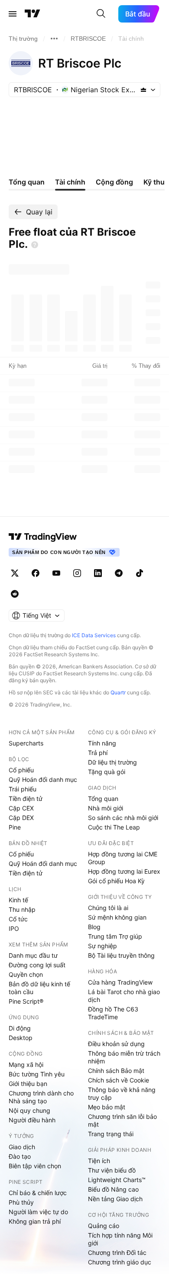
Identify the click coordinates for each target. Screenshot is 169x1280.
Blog (94, 926)
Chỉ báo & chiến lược (38, 1192)
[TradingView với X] (15, 573)
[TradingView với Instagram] (77, 573)
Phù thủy (21, 1202)
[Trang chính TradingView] (32, 14)
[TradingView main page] (43, 537)
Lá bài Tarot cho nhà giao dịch (124, 995)
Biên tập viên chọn (35, 1166)
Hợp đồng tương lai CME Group (122, 857)
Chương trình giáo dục (119, 1262)
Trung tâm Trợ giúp (115, 936)
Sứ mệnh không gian (117, 917)
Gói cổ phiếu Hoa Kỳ (116, 881)
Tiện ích (99, 1160)
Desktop (20, 1037)
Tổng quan (103, 798)
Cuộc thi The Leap (114, 827)
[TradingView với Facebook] (35, 573)
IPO (14, 928)
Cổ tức (18, 919)
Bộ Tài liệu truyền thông (121, 955)
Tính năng (102, 743)
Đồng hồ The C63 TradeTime (113, 1013)
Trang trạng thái (110, 1133)
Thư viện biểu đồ (112, 1170)
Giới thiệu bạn (28, 1083)
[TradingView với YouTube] (56, 573)
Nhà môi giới (105, 808)
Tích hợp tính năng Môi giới (120, 1239)
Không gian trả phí (35, 1221)
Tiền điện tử (25, 798)
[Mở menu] (12, 14)
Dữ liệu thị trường (112, 762)
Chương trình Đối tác (117, 1252)
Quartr (118, 692)
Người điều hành (32, 1120)
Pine (15, 827)
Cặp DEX (21, 817)
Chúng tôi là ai (108, 907)
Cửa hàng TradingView (120, 982)
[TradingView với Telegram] (119, 573)
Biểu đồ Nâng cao (113, 1189)
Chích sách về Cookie (118, 1080)
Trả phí (97, 752)
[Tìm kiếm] (101, 14)
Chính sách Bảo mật (116, 1070)
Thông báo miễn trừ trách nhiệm (124, 1057)
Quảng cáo (103, 1225)
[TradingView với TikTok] (139, 573)
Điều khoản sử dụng (116, 1043)
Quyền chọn (26, 974)
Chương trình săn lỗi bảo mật (122, 1120)
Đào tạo (20, 1156)
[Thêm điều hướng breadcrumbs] (54, 38)
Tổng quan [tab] (27, 182)
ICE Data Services (94, 635)
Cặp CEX (21, 808)
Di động (20, 1028)
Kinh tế (18, 900)
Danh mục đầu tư (33, 955)
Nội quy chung (29, 1110)
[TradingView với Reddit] (15, 594)
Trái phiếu (22, 789)
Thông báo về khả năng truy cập (122, 1093)
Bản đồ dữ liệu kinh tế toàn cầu (39, 987)
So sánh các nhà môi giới (123, 817)
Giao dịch (22, 1146)
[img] (143, 90)
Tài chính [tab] (70, 182)
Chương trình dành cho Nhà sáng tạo (41, 1097)
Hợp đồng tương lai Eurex (124, 871)
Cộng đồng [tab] (114, 182)
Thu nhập (22, 909)
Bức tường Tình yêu (37, 1074)
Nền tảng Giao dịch (115, 1198)
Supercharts (26, 743)
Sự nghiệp (102, 945)
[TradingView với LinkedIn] (98, 573)
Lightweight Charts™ (117, 1179)
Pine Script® (26, 1001)
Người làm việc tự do (38, 1211)
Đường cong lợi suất (37, 965)
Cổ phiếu (21, 770)
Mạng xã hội (26, 1064)
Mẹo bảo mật (106, 1107)
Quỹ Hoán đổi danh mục (43, 779)
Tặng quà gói (106, 771)
